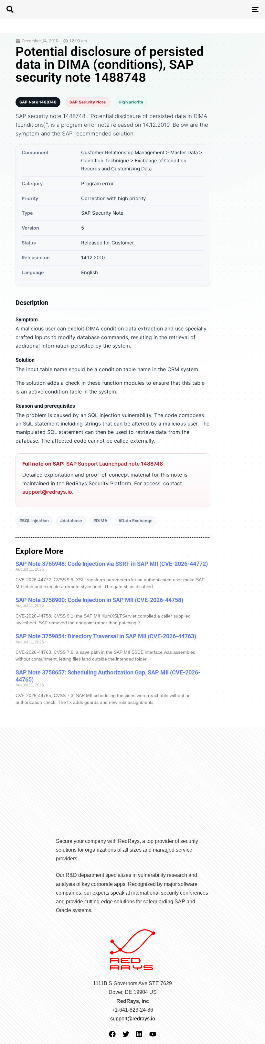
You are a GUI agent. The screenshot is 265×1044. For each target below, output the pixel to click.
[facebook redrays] (112, 1034)
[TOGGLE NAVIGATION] (217, 9)
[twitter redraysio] (125, 1034)
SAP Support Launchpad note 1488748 (114, 463)
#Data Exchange (136, 520)
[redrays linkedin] (139, 1034)
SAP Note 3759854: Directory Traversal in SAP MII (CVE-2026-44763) (106, 636)
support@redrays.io (47, 492)
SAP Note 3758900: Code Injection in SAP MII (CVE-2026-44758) (99, 600)
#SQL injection (34, 520)
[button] (10, 9)
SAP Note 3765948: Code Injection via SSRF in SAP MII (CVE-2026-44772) (112, 563)
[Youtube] (152, 1034)
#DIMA (100, 520)
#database (71, 520)
